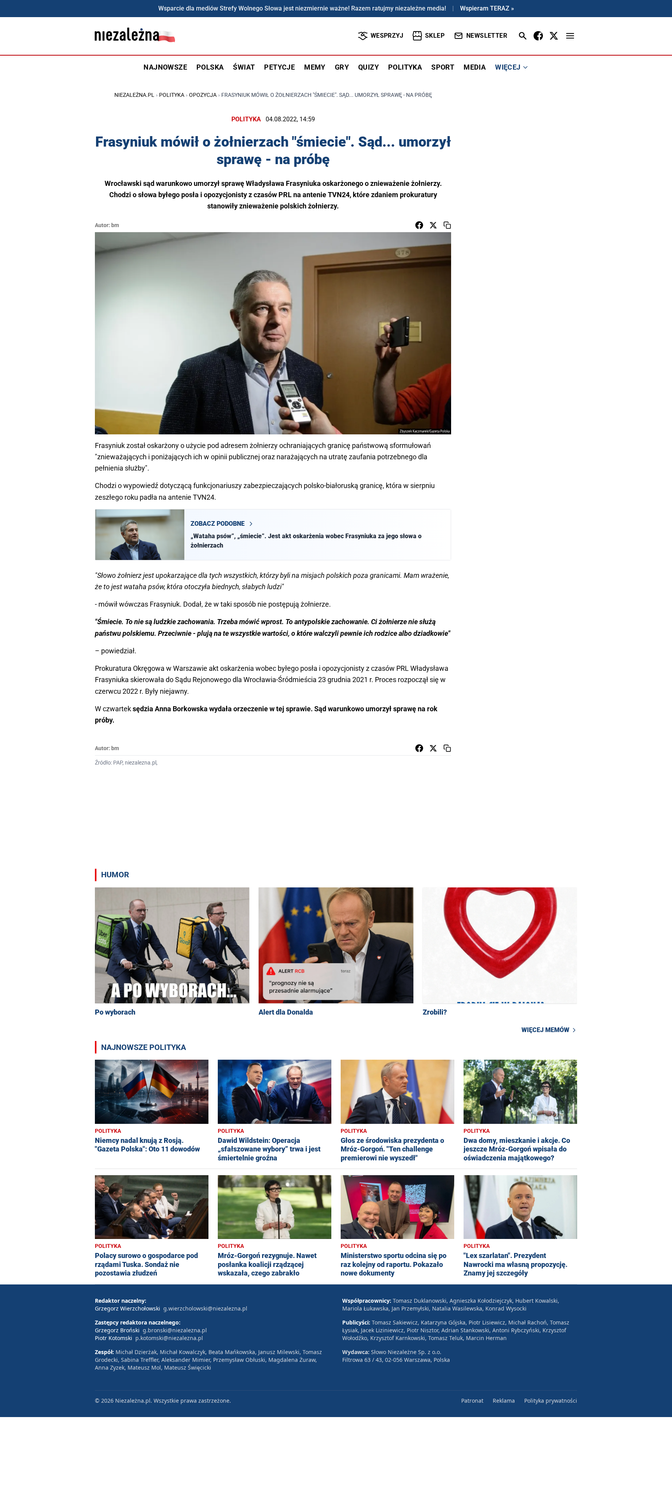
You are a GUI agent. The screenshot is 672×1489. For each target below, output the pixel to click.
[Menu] (570, 36)
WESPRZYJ (387, 35)
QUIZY (368, 67)
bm (115, 225)
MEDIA (475, 67)
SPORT (442, 67)
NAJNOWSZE (165, 67)
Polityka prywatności (550, 1400)
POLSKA (210, 67)
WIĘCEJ (507, 67)
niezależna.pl (134, 95)
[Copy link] (447, 225)
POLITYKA (405, 67)
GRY (342, 67)
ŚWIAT (244, 67)
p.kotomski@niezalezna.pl (169, 1338)
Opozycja (203, 95)
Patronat (472, 1400)
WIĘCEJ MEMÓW (545, 1030)
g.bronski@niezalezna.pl (175, 1330)
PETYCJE (279, 67)
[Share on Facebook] (419, 225)
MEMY (315, 67)
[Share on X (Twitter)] (433, 225)
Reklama (504, 1400)
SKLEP (434, 35)
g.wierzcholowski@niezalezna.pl (205, 1308)
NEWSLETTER (486, 35)
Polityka (171, 95)
